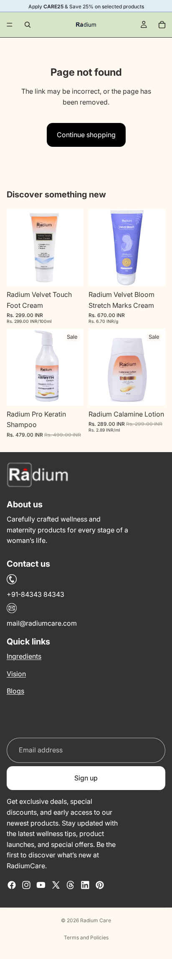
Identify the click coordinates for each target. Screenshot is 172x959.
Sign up (86, 778)
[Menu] (9, 24)
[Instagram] (26, 885)
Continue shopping (86, 134)
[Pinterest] (100, 885)
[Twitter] (56, 885)
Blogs (15, 691)
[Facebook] (12, 885)
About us (25, 504)
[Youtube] (41, 885)
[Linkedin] (85, 885)
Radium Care (95, 920)
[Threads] (71, 885)
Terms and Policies (86, 937)
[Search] (27, 24)
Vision (16, 674)
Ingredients (24, 656)
